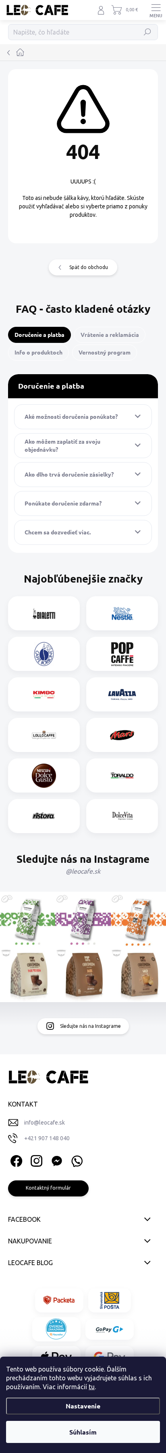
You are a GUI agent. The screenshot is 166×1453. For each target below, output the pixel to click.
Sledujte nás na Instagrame (90, 1026)
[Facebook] (15, 1160)
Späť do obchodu (88, 267)
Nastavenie (83, 1406)
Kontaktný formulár (48, 1187)
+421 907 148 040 (47, 1138)
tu (92, 1386)
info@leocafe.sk (44, 1122)
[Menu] (156, 10)
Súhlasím (83, 1432)
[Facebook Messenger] (55, 1160)
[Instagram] (35, 1160)
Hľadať (147, 32)
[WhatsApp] (75, 1160)
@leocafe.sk (83, 871)
